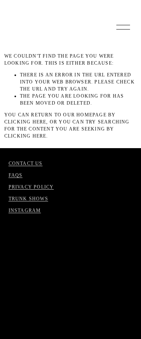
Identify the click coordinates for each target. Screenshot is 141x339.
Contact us (26, 163)
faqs (16, 175)
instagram (25, 210)
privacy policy (31, 187)
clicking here (25, 122)
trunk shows (28, 198)
